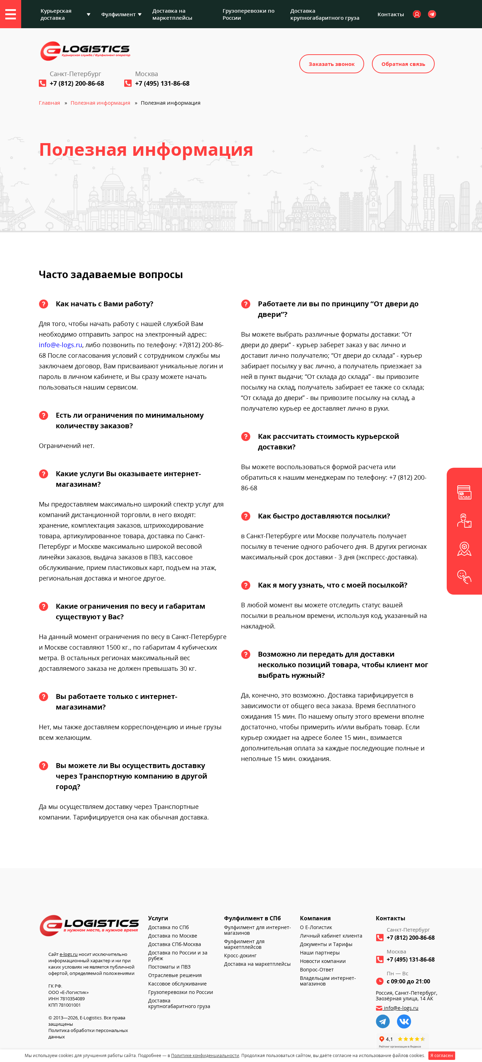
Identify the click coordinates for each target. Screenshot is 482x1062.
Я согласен (441, 1055)
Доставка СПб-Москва (174, 944)
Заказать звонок (332, 63)
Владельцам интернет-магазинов (328, 981)
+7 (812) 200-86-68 (77, 83)
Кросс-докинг (240, 955)
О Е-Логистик (316, 927)
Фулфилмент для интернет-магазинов (257, 930)
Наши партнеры (320, 953)
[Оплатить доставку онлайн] (464, 492)
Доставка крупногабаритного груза (325, 14)
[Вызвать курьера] (464, 520)
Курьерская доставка (56, 14)
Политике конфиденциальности (205, 1055)
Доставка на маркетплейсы (172, 14)
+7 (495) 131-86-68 (162, 83)
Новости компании (323, 961)
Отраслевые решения (175, 975)
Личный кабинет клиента (331, 936)
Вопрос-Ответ (317, 969)
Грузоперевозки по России (249, 14)
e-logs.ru (69, 954)
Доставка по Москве (172, 936)
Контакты (391, 14)
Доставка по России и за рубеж (177, 955)
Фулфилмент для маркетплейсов (244, 944)
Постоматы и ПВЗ (169, 967)
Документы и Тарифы (326, 944)
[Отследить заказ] (464, 548)
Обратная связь (403, 63)
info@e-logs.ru (60, 344)
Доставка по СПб (168, 927)
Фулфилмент (118, 14)
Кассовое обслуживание (177, 984)
